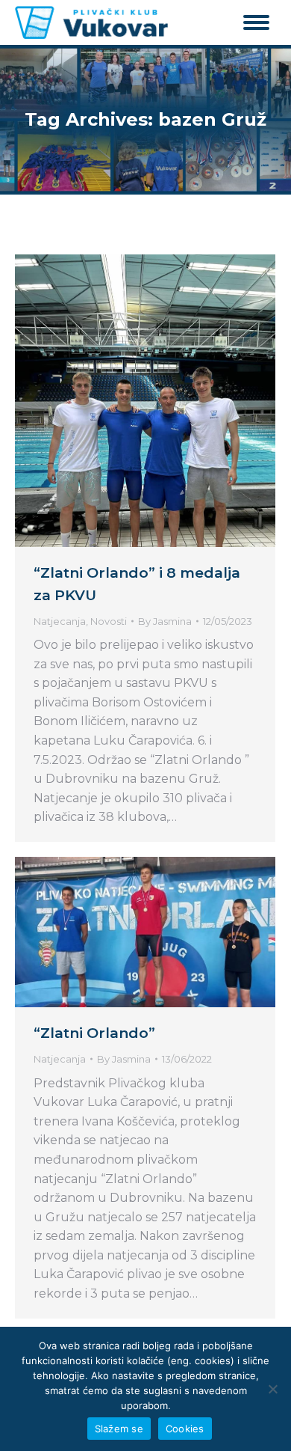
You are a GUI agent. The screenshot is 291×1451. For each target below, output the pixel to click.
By (165, 621)
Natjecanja (60, 621)
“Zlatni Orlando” (94, 1033)
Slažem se (119, 1429)
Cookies (185, 1429)
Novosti (108, 621)
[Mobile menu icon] (256, 22)
